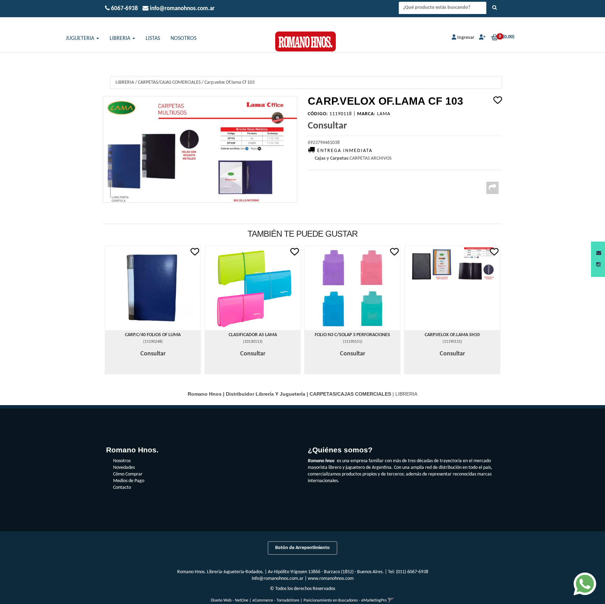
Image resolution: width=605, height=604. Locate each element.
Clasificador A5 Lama (253, 335)
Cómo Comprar (127, 474)
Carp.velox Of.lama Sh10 (452, 335)
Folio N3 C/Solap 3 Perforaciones (352, 335)
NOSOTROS (183, 38)
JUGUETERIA (81, 38)
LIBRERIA (121, 38)
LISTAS (153, 38)
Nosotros (122, 461)
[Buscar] (494, 8)
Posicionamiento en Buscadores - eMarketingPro (345, 600)
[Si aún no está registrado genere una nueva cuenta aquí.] (481, 37)
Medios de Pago (128, 481)
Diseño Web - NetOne (229, 600)
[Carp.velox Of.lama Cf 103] (200, 149)
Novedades (124, 467)
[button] (598, 253)
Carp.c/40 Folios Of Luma (153, 335)
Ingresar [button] (465, 37)
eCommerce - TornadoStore (275, 600)
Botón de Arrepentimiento (302, 547)
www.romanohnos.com (331, 578)
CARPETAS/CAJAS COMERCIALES (169, 82)
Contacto (122, 487)
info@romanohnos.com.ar (278, 578)
